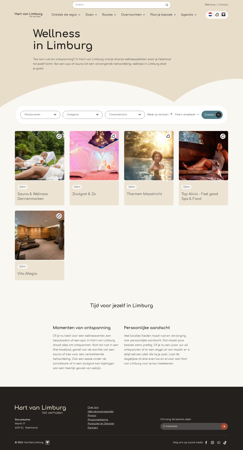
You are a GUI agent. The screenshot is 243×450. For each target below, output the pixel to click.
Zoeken (209, 114)
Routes (107, 14)
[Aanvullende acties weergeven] (210, 14)
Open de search (167, 4)
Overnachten (131, 14)
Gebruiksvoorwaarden (101, 411)
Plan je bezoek (161, 14)
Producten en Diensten (101, 423)
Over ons (93, 407)
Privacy (92, 415)
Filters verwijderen (185, 114)
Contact (223, 4)
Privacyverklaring (98, 419)
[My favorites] (217, 15)
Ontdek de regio (64, 14)
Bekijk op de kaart (158, 114)
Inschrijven (224, 426)
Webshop (210, 4)
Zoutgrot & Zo (84, 194)
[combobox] (40, 115)
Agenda (187, 14)
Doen (89, 14)
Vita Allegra (27, 274)
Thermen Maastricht (144, 194)
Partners (93, 428)
